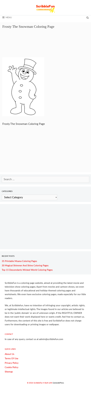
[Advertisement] (45, 44)
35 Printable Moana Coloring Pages (19, 261)
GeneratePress (58, 383)
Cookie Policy (11, 367)
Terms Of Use (11, 358)
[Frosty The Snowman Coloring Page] (23, 115)
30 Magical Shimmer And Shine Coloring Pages (25, 266)
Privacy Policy (11, 363)
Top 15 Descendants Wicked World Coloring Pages (27, 270)
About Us (9, 354)
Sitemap (9, 372)
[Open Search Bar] (87, 18)
